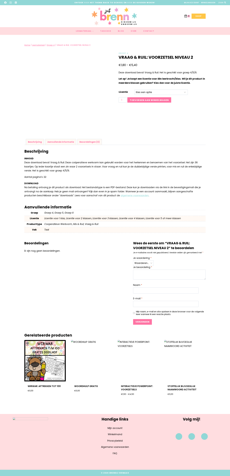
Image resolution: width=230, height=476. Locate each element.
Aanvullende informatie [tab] (60, 142)
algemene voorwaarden (135, 195)
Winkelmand (115, 434)
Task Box (105, 31)
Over (134, 31)
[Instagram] (10, 2)
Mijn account (191, 2)
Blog (121, 31)
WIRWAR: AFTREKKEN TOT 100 (44, 386)
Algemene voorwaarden (115, 447)
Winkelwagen (208, 2)
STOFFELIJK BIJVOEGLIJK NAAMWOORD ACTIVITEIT (182, 388)
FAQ (115, 453)
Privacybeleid (115, 440)
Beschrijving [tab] (35, 142)
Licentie (123, 92)
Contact (148, 31)
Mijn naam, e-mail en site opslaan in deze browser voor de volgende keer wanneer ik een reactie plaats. (170, 313)
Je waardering (142, 258)
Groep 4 (123, 53)
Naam (137, 285)
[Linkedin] (204, 436)
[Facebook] (5, 2)
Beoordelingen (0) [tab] (89, 142)
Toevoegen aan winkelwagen (149, 100)
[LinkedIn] (16, 2)
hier (86, 2)
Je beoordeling (142, 267)
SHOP (199, 16)
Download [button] (45, 399)
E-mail (137, 298)
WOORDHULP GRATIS (86, 386)
